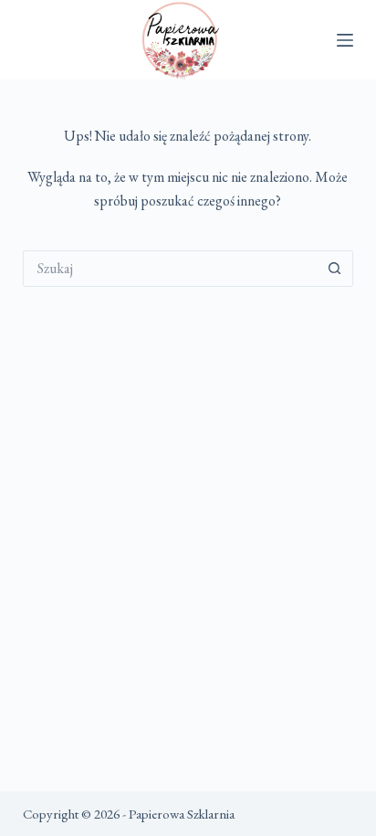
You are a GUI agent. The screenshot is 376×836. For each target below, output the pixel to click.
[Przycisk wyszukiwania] (335, 268)
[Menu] (345, 40)
